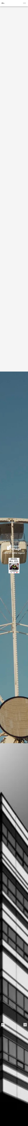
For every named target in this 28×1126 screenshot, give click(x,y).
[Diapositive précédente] (3, 1024)
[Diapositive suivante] (25, 1024)
